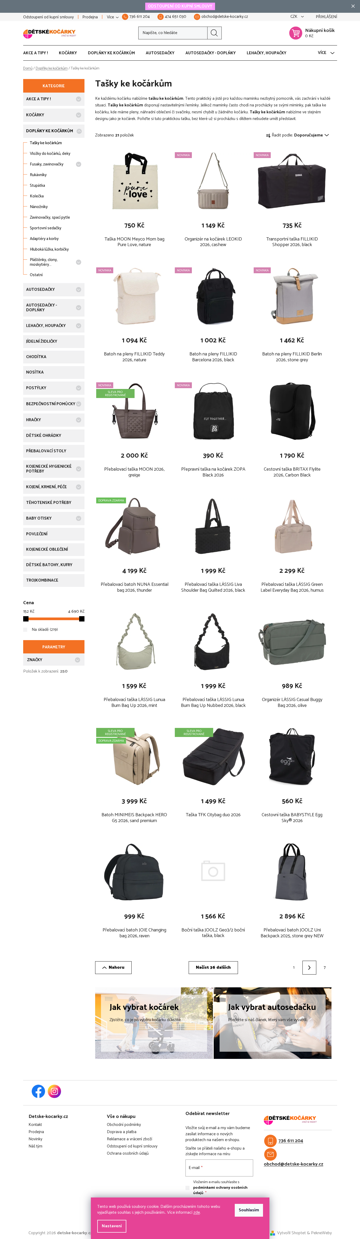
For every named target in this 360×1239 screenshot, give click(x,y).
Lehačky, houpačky (46, 325)
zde (196, 1212)
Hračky (33, 420)
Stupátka (37, 185)
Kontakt (35, 1125)
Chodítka (36, 357)
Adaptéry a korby (44, 238)
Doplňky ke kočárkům (49, 131)
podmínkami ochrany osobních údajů (220, 1190)
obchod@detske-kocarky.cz (293, 1164)
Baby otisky (39, 518)
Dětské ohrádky (43, 435)
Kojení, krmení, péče (46, 487)
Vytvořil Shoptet (291, 1233)
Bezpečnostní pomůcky (50, 404)
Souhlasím (249, 1210)
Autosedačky (40, 289)
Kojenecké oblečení (47, 549)
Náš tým (35, 1146)
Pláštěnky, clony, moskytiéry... (44, 262)
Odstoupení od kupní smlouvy (48, 17)
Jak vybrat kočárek (144, 1007)
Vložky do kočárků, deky (50, 153)
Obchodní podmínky (124, 1125)
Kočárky (35, 115)
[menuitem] (38, 53)
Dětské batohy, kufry (49, 565)
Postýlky (36, 388)
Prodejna (90, 17)
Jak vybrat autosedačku (272, 1007)
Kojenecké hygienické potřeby (49, 469)
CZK (294, 17)
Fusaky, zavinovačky (46, 164)
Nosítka (35, 372)
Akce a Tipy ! (38, 99)
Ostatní (36, 275)
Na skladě (44, 630)
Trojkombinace (42, 580)
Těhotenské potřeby (48, 502)
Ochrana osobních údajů (128, 1154)
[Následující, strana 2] (309, 968)
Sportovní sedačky (45, 228)
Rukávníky (38, 175)
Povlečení (36, 534)
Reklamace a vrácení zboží (129, 1139)
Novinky (35, 1139)
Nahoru (116, 967)
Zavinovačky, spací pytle (50, 217)
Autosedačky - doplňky (41, 307)
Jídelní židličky (41, 341)
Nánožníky (39, 207)
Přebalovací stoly (46, 451)
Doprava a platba (121, 1132)
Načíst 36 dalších (213, 967)
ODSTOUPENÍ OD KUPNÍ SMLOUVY (180, 6)
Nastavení (112, 1226)
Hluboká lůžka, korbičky (49, 249)
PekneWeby (321, 1233)
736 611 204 (290, 1141)
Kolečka (37, 196)
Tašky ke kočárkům (46, 143)
